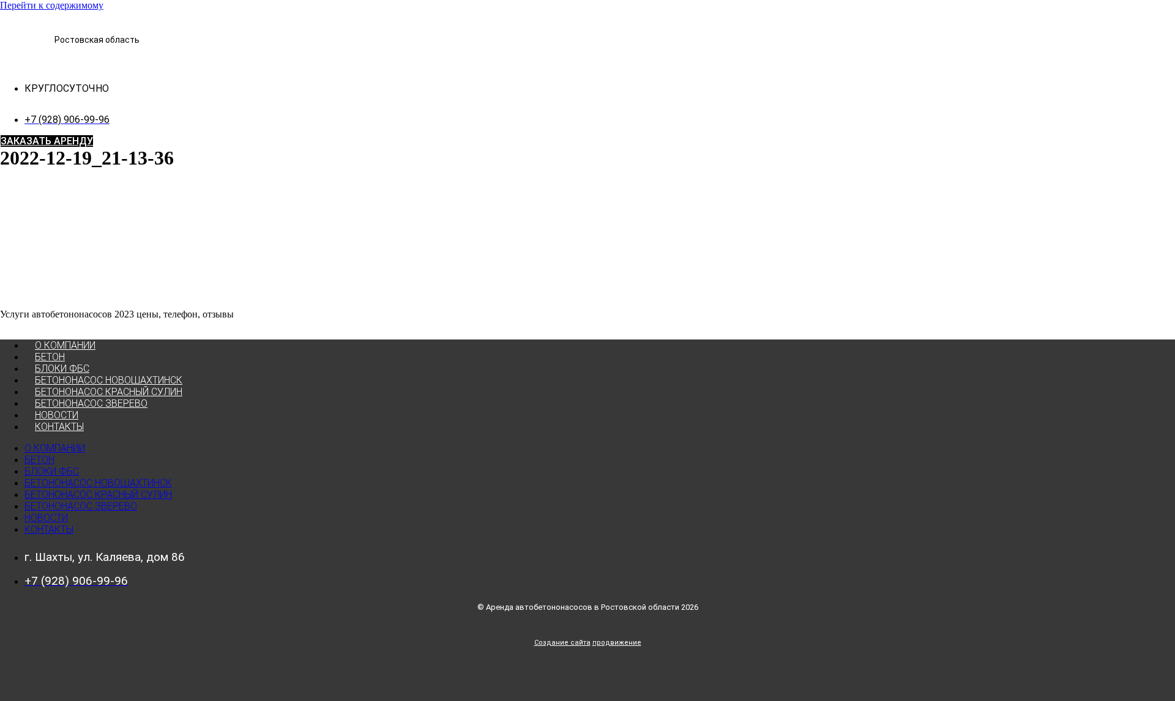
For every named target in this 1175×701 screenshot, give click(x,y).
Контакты (59, 426)
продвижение (616, 643)
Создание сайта (562, 643)
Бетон (50, 357)
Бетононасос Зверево (91, 403)
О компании (65, 345)
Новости (56, 415)
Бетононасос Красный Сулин (108, 392)
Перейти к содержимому (51, 5)
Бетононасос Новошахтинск (108, 380)
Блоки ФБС (62, 368)
